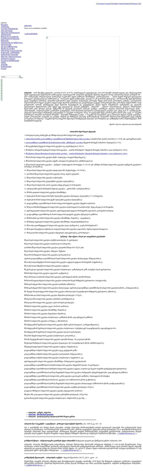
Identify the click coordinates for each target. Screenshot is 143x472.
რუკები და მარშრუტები (10, 61)
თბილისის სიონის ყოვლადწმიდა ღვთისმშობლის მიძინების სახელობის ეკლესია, (58, 139)
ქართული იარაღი (8, 59)
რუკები (3, 68)
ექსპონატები (6, 35)
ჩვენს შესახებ (6, 67)
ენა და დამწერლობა (9, 47)
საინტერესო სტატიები (9, 55)
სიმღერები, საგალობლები (11, 51)
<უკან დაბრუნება (30, 34)
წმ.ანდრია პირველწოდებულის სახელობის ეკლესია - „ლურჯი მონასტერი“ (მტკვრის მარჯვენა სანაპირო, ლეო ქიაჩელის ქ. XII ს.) (76, 154)
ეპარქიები (5, 27)
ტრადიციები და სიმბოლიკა (12, 43)
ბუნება (3, 63)
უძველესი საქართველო (10, 33)
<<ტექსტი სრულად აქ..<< (127, 433)
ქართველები (6, 45)
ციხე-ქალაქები (6, 31)
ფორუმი (4, 65)
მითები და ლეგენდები (10, 37)
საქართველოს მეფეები (10, 39)
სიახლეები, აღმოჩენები (10, 53)
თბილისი (28, 26)
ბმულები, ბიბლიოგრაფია (11, 57)
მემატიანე (5, 41)
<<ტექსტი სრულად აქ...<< (71, 450)
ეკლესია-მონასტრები (9, 29)
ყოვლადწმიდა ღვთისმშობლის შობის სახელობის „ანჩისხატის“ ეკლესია (54, 143)
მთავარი (4, 25)
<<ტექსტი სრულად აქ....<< (34, 465)
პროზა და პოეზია (8, 49)
